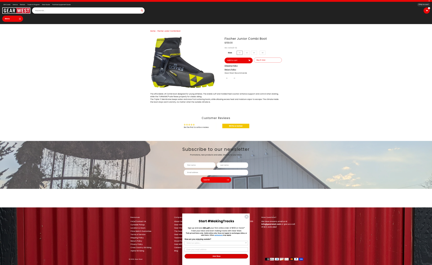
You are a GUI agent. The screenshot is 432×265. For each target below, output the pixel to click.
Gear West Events (182, 228)
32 (240, 53)
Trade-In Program (33, 5)
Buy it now (260, 60)
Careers (177, 247)
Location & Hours (137, 228)
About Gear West (182, 221)
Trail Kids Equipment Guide (61, 5)
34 (254, 53)
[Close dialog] (246, 216)
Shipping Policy (137, 237)
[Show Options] (246, 243)
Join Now (216, 256)
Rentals (22, 5)
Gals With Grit (180, 244)
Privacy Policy (136, 244)
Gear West (138, 259)
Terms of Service (137, 234)
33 (247, 53)
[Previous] (227, 78)
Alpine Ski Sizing (137, 250)
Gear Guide (46, 5)
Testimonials (179, 237)
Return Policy (136, 241)
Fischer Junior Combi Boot (169, 31)
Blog (176, 250)
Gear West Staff (181, 234)
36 (262, 53)
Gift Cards (6, 5)
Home (152, 31)
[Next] (234, 78)
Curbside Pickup (137, 224)
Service (15, 5)
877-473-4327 (270, 227)
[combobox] (216, 243)
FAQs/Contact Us (138, 221)
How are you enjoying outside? (198, 239)
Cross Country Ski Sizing (140, 247)
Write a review (236, 126)
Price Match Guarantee (140, 231)
